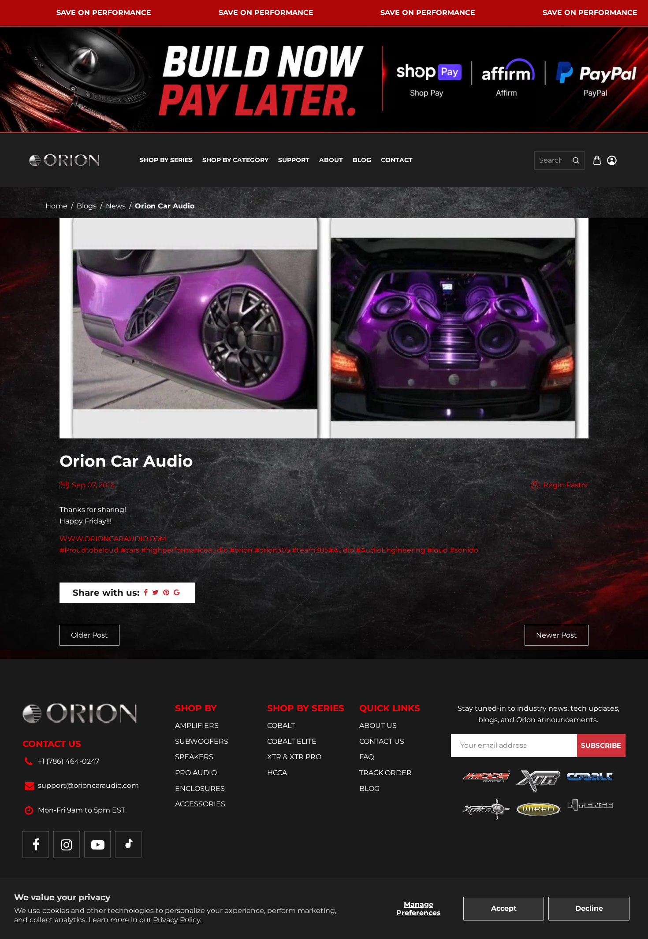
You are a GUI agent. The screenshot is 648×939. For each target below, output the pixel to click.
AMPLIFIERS (197, 725)
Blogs (87, 206)
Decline (589, 908)
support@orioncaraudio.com (88, 785)
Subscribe (601, 745)
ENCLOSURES (200, 788)
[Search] (576, 160)
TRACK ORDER (385, 772)
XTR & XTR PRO (294, 757)
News (116, 206)
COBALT (281, 725)
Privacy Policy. (177, 920)
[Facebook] (35, 844)
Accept (504, 908)
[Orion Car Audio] (64, 160)
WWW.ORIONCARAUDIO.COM (113, 538)
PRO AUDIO (196, 772)
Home (56, 206)
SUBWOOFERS (201, 741)
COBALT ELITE (292, 741)
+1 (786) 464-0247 (68, 761)
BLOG (369, 788)
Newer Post (556, 635)
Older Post (89, 635)
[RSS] (128, 844)
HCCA (277, 772)
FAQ (366, 757)
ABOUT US (378, 725)
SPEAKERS (194, 757)
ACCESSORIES (200, 804)
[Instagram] (66, 844)
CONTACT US (381, 741)
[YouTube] (97, 844)
